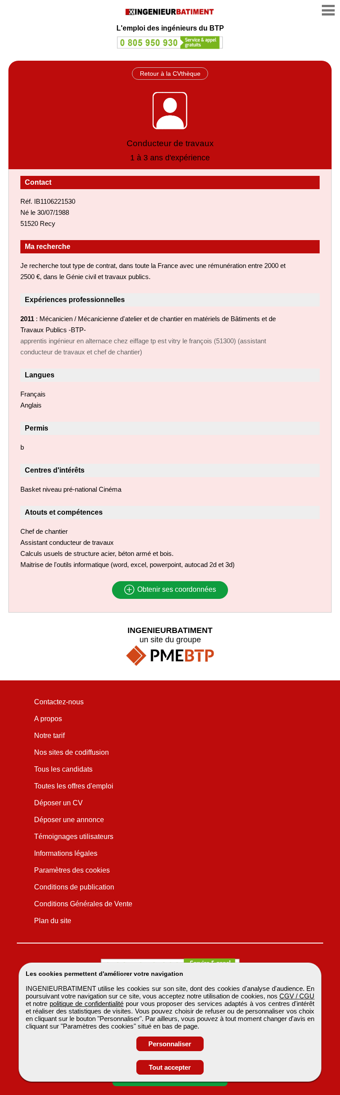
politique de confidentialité (87, 1003)
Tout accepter (170, 1067)
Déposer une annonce (69, 819)
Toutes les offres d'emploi (73, 786)
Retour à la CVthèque (170, 73)
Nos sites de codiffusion (71, 752)
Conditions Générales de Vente (83, 904)
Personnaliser (169, 1044)
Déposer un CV (58, 803)
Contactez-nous (59, 702)
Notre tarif (49, 735)
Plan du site (52, 920)
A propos (48, 718)
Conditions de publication (74, 887)
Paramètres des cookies (72, 870)
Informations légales (65, 853)
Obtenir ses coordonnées (175, 590)
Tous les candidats (63, 769)
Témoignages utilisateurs (73, 836)
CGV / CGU (296, 996)
